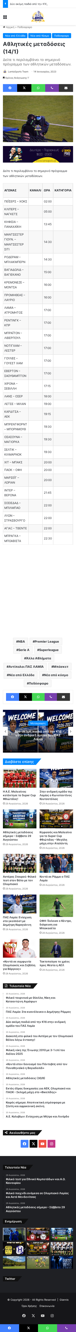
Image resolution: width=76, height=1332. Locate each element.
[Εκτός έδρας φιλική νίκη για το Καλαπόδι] (38, 1262)
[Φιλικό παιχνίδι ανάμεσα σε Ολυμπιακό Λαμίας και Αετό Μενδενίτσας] (38, 1234)
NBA (21, 641)
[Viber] (52, 88)
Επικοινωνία (47, 1305)
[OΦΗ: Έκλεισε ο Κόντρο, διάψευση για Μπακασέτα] (56, 906)
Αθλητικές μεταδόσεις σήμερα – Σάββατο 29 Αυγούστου (18, 836)
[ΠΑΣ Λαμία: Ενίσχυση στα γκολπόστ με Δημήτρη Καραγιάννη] (19, 904)
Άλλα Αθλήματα (38, 658)
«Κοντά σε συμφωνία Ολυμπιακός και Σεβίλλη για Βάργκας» (19, 965)
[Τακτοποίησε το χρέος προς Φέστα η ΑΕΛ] (56, 948)
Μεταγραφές (38, 723)
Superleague (49, 650)
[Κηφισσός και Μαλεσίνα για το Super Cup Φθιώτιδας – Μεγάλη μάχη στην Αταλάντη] (56, 818)
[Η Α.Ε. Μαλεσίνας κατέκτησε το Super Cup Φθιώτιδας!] (19, 778)
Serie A (23, 650)
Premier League (47, 641)
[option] (38, 731)
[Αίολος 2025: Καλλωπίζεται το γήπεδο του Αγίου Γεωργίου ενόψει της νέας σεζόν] (14, 1262)
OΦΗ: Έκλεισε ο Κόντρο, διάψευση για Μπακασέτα (56, 924)
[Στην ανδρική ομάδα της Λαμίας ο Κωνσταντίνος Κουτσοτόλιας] (56, 778)
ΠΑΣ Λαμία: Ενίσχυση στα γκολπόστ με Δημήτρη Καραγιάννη (17, 921)
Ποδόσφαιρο (24, 27)
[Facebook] (10, 88)
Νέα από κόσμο (56, 675)
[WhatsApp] (38, 88)
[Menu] (5, 18)
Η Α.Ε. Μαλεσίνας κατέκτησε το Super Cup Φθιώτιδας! (19, 795)
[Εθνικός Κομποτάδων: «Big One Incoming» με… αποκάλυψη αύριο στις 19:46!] (62, 1262)
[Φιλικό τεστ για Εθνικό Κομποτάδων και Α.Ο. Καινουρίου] (14, 1234)
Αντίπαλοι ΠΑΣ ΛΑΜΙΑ (26, 667)
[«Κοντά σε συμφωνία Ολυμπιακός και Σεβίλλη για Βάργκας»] (19, 948)
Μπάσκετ (60, 667)
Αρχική (9, 27)
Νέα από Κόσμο (39, 35)
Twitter (10, 1279)
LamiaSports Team (18, 71)
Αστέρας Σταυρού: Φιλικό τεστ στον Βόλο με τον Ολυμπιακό (19, 880)
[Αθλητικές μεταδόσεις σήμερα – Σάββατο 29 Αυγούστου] (19, 818)
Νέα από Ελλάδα (15, 35)
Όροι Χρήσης (29, 1305)
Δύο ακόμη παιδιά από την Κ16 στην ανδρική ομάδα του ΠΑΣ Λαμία (38, 735)
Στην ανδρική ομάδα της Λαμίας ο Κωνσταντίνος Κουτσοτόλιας (56, 795)
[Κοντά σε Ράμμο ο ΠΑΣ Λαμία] (56, 863)
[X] (24, 88)
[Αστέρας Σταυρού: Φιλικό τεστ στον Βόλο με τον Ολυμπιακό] (19, 863)
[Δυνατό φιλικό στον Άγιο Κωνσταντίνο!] (14, 1248)
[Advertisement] (38, 593)
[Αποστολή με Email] (66, 88)
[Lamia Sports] (38, 16)
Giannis (64, 1299)
